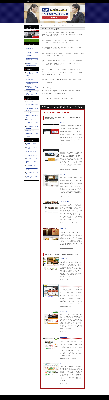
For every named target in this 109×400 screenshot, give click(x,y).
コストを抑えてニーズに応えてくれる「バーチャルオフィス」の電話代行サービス (32, 54)
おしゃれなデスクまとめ (31, 119)
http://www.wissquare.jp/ (65, 331)
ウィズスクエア (63, 311)
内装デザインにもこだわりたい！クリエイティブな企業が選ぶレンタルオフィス (32, 88)
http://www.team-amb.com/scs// (66, 248)
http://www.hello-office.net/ (65, 306)
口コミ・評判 (61, 25)
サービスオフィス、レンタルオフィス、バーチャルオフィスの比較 (32, 135)
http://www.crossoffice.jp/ (65, 143)
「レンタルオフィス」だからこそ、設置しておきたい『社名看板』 (32, 74)
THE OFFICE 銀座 (64, 201)
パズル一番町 (63, 228)
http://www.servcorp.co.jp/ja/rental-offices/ (68, 169)
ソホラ (61, 363)
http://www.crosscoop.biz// (65, 196)
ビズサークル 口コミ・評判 (32, 158)
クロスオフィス (63, 122)
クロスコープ (63, 174)
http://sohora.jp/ (63, 383)
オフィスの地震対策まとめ (31, 101)
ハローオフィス (63, 285)
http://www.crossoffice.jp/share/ (66, 279)
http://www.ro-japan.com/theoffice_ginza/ (68, 222)
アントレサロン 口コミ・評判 (32, 165)
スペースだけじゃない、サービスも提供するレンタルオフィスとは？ (32, 48)
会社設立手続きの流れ (30, 112)
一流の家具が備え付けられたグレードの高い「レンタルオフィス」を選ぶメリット (32, 93)
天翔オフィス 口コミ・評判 (32, 155)
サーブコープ (63, 149)
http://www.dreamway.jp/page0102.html (68, 358)
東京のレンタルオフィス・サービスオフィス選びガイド (49, 25)
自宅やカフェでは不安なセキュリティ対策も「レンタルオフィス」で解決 (32, 59)
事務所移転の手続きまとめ (31, 130)
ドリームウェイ (63, 337)
